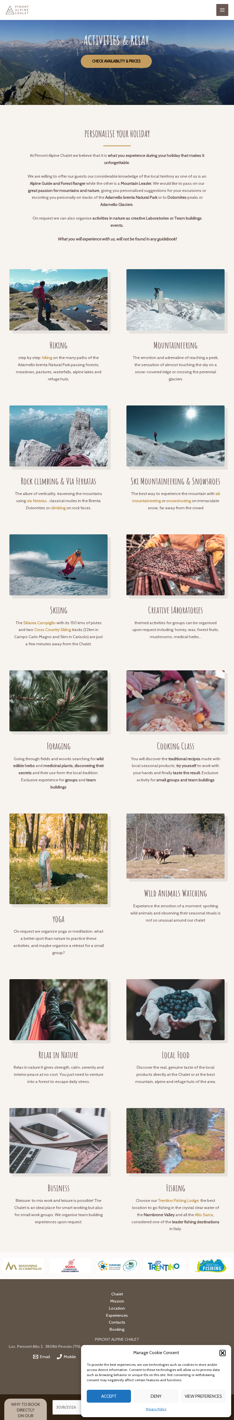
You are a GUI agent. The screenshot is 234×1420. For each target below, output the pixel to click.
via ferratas (37, 500)
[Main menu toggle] (222, 10)
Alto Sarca (204, 1214)
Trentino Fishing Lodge (178, 1200)
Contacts (117, 1322)
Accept (109, 1396)
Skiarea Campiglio (39, 622)
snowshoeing (178, 500)
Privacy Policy (156, 1409)
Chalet (117, 1294)
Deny (156, 1396)
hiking (47, 357)
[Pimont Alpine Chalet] (17, 10)
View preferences (203, 1396)
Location (117, 1308)
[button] (222, 1353)
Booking (117, 1329)
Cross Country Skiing (52, 629)
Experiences (117, 1315)
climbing (58, 507)
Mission (117, 1301)
